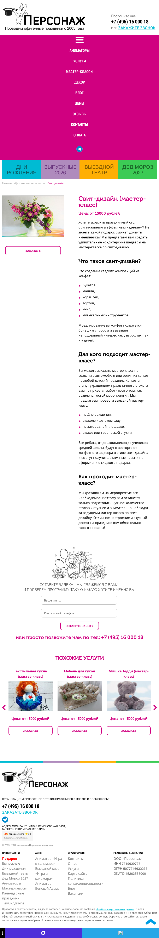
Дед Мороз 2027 (15, 878)
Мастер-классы (79, 71)
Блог (79, 92)
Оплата (79, 134)
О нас (72, 863)
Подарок (9, 858)
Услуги (79, 60)
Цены (79, 103)
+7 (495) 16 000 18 (129, 21)
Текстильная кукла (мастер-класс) (30, 674)
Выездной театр (15, 873)
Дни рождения (14, 868)
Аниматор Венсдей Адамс (47, 886)
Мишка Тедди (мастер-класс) (128, 674)
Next (155, 707)
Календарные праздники (13, 895)
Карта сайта (77, 873)
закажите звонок (136, 27)
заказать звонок (20, 811)
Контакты (79, 124)
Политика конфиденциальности (86, 881)
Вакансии (75, 893)
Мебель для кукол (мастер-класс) (79, 674)
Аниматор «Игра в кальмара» (48, 861)
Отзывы (80, 113)
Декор (79, 82)
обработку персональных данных (115, 909)
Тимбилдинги (13, 903)
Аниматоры (80, 50)
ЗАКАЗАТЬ (33, 251)
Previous (4, 707)
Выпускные (11, 863)
